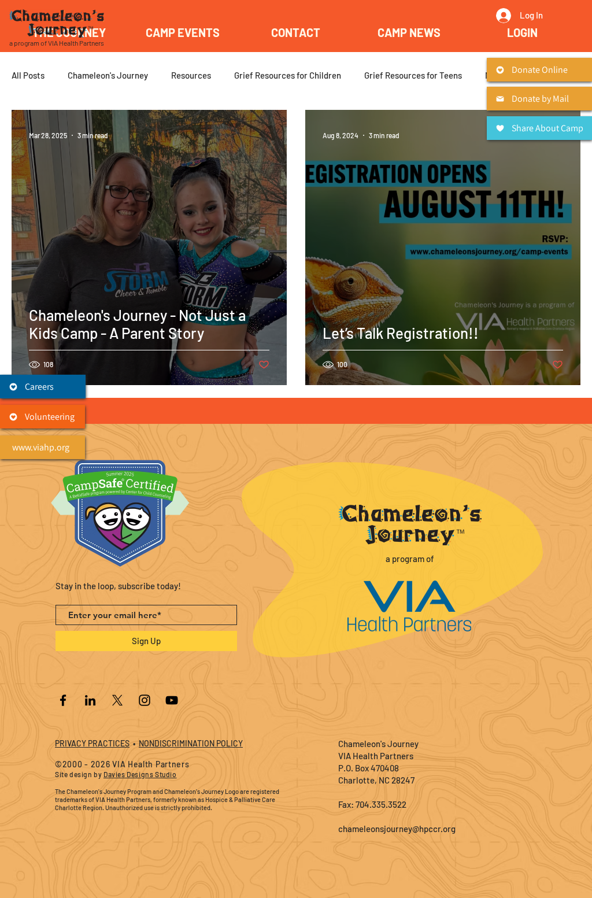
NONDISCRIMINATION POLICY (191, 743)
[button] (182, 32)
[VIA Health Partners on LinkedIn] (90, 700)
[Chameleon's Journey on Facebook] (63, 700)
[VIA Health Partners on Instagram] (144, 700)
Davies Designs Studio (140, 774)
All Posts (28, 75)
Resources (191, 75)
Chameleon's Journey (108, 75)
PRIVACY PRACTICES (92, 743)
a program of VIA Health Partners (56, 43)
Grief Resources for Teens (413, 75)
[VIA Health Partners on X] (117, 700)
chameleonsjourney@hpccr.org (397, 828)
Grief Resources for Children (287, 75)
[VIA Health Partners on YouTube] (171, 700)
